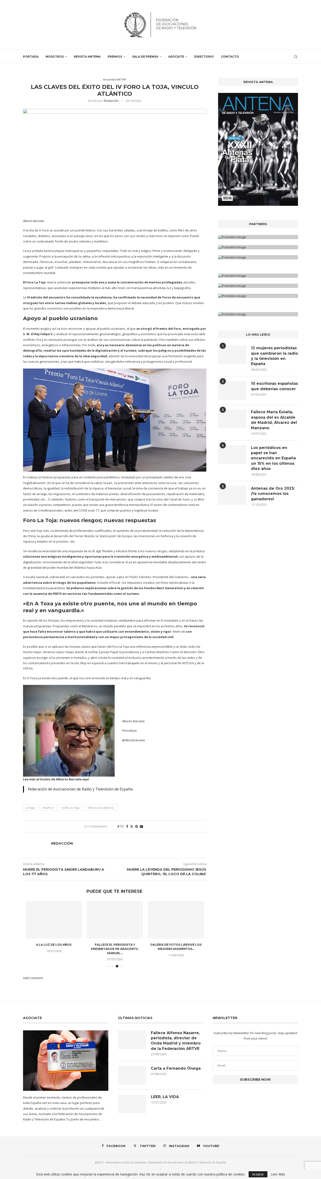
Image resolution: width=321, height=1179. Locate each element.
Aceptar (258, 1174)
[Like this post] (122, 826)
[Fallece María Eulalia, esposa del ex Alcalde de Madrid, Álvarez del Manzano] (232, 418)
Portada (31, 56)
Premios (115, 56)
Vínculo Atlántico (100, 808)
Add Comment (33, 978)
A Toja (30, 808)
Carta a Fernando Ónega (176, 1068)
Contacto (230, 56)
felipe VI (48, 808)
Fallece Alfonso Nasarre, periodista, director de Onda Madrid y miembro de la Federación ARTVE (176, 1041)
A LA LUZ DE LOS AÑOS (53, 944)
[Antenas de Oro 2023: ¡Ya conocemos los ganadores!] (232, 495)
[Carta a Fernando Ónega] (132, 1075)
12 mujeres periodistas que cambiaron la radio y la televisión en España (274, 356)
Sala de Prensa (145, 56)
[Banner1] (258, 237)
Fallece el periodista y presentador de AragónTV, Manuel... (115, 949)
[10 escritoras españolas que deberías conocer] (232, 390)
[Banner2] (258, 247)
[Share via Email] (141, 826)
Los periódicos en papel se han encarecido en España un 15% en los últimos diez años (273, 458)
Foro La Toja (36, 282)
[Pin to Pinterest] (136, 826)
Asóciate (176, 56)
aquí (85, 779)
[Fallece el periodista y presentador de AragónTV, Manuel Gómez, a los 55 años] (115, 920)
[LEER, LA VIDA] (132, 1103)
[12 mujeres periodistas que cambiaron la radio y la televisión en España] (232, 354)
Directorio (204, 56)
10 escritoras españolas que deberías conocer (274, 386)
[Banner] (258, 257)
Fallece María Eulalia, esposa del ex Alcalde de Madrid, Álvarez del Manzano (274, 420)
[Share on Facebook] (127, 826)
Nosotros (55, 56)
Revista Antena (87, 56)
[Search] (295, 57)
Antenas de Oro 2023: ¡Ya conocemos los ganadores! (273, 493)
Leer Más (278, 1174)
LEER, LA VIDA (165, 1097)
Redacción (111, 101)
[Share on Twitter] (131, 826)
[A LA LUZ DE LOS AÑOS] (54, 920)
